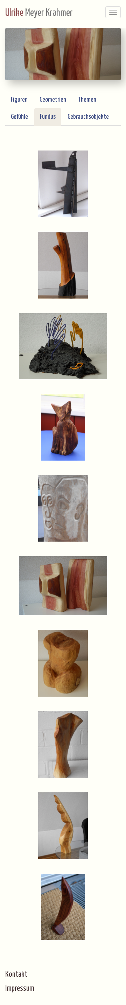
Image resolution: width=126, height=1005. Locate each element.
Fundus (48, 116)
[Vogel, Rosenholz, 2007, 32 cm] (63, 906)
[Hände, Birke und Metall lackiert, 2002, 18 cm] (63, 346)
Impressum (19, 988)
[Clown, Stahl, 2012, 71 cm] (63, 183)
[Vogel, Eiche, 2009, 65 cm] (63, 825)
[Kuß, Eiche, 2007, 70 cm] (63, 508)
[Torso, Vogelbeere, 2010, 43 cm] (63, 744)
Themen (87, 99)
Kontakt (16, 974)
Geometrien (53, 99)
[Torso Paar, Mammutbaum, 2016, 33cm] (63, 585)
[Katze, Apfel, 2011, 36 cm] (63, 427)
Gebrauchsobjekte (88, 116)
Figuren (19, 99)
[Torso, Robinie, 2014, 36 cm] (63, 663)
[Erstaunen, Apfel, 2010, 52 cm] (63, 265)
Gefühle (19, 116)
